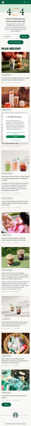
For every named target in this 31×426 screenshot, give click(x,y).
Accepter (15, 136)
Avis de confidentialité (15, 140)
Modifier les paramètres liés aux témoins (15, 133)
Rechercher (24, 36)
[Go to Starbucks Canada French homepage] (3, 2)
